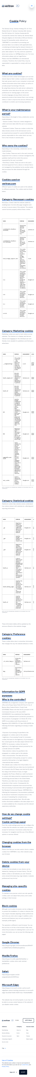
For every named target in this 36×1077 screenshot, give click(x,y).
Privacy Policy (5, 1066)
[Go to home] (10, 6)
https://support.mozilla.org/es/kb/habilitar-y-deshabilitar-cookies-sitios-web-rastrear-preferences (15, 961)
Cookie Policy (25, 1064)
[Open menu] (31, 5)
